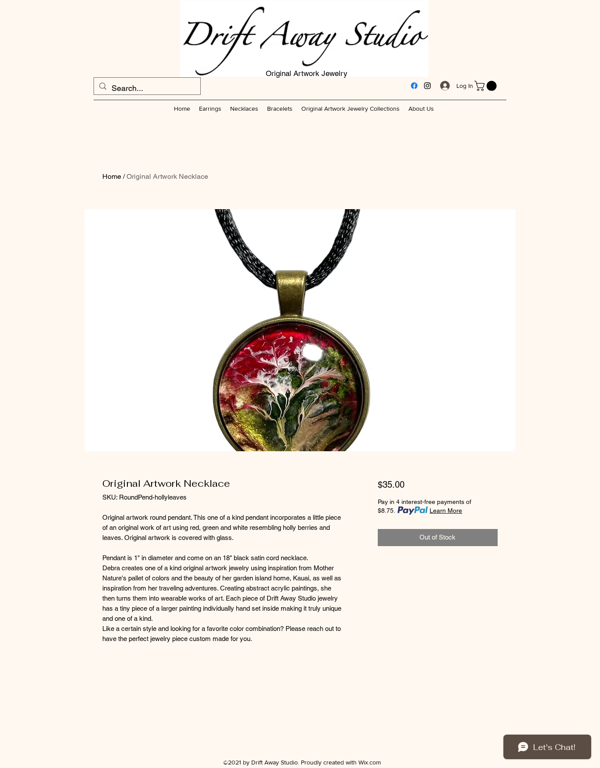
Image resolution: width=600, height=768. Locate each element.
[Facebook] (414, 85)
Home (111, 176)
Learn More (446, 510)
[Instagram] (427, 85)
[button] (486, 86)
